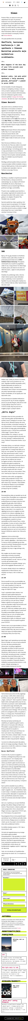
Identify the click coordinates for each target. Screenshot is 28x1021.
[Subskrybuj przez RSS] (15, 5)
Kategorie (10, 2)
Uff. (3, 955)
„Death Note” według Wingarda (9, 1001)
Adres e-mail (6, 898)
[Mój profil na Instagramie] (13, 5)
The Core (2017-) (16, 986)
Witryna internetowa (8, 903)
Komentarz (6, 877)
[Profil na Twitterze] (24, 2)
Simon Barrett (8, 35)
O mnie (18, 2)
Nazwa (5, 893)
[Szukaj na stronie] (18, 5)
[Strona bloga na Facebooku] (10, 5)
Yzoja (20, 1018)
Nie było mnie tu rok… (10, 967)
